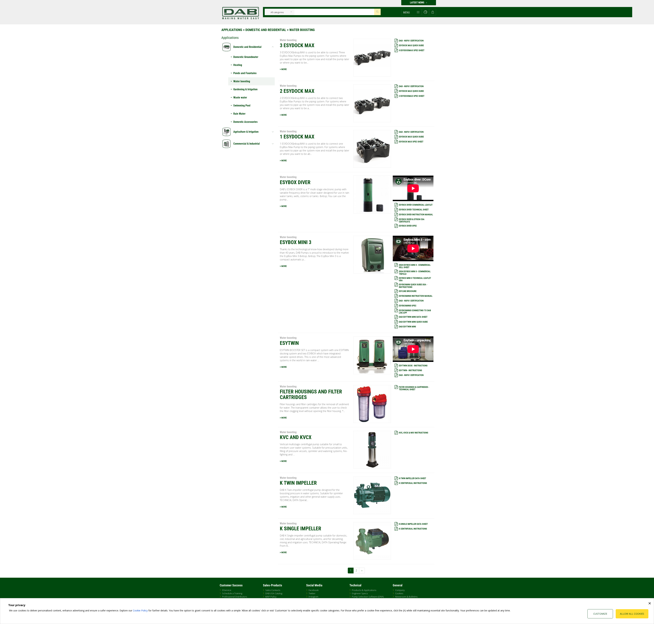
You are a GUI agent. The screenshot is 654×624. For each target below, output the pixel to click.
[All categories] (277, 12)
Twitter (312, 593)
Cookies (399, 593)
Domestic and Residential (265, 30)
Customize (600, 613)
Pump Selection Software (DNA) (368, 596)
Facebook (313, 590)
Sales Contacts (272, 590)
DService (226, 590)
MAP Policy (270, 596)
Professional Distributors (234, 596)
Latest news (417, 2)
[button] (411, 12)
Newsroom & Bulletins (406, 596)
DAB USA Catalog (273, 593)
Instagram (313, 596)
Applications (231, 30)
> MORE (283, 69)
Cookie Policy (140, 610)
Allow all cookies (632, 613)
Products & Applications (364, 590)
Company (400, 590)
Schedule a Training (232, 593)
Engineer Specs (360, 593)
